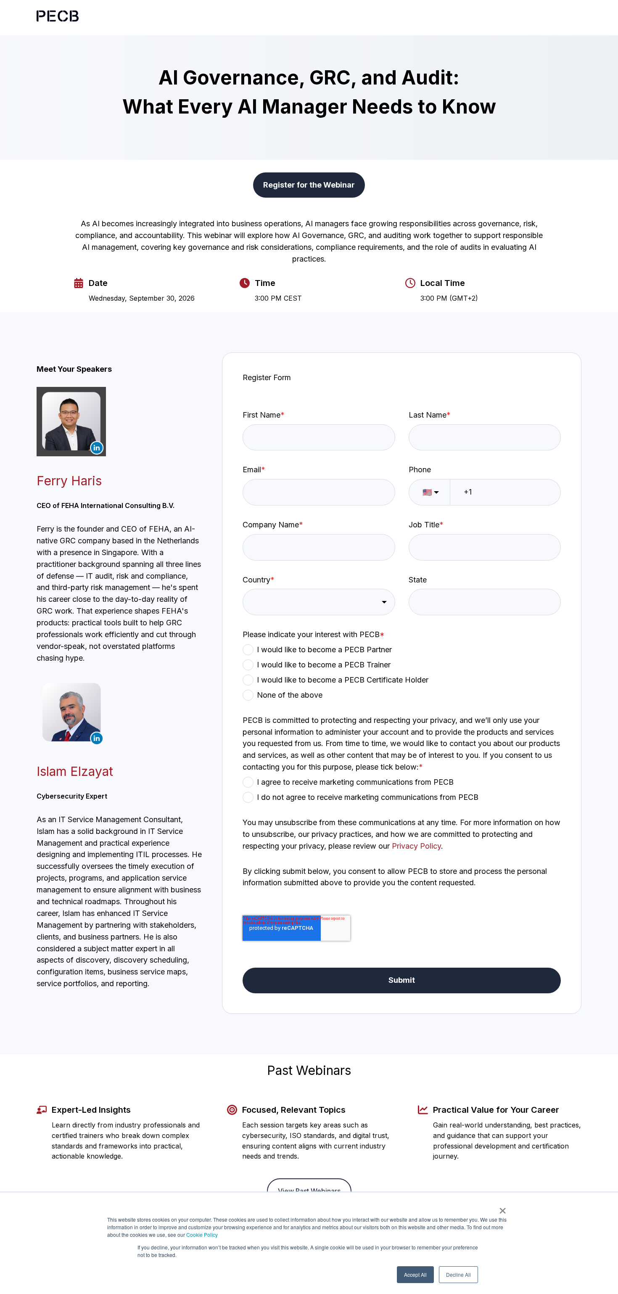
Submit (401, 980)
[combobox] (319, 602)
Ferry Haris (69, 480)
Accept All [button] (415, 1274)
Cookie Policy (202, 1234)
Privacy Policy (416, 845)
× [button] (502, 1208)
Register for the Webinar (309, 184)
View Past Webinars (309, 1191)
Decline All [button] (458, 1274)
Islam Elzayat (75, 771)
